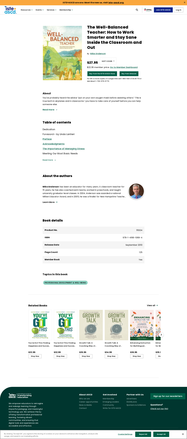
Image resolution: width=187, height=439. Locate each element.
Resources (26, 10)
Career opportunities (88, 402)
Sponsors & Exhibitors (136, 405)
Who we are (84, 398)
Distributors (132, 402)
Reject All (143, 434)
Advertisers (132, 398)
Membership (65, 10)
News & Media (85, 405)
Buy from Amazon (129, 74)
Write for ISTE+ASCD (112, 408)
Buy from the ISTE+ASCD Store (102, 74)
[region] (93, 434)
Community (108, 405)
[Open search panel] (137, 9)
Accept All (161, 434)
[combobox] (108, 61)
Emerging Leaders (111, 402)
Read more (48, 160)
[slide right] (161, 334)
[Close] (183, 434)
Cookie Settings (125, 434)
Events (39, 10)
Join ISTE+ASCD (163, 10)
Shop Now (35, 356)
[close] (184, 2)
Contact (83, 408)
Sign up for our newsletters (167, 396)
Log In (178, 10)
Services (50, 10)
